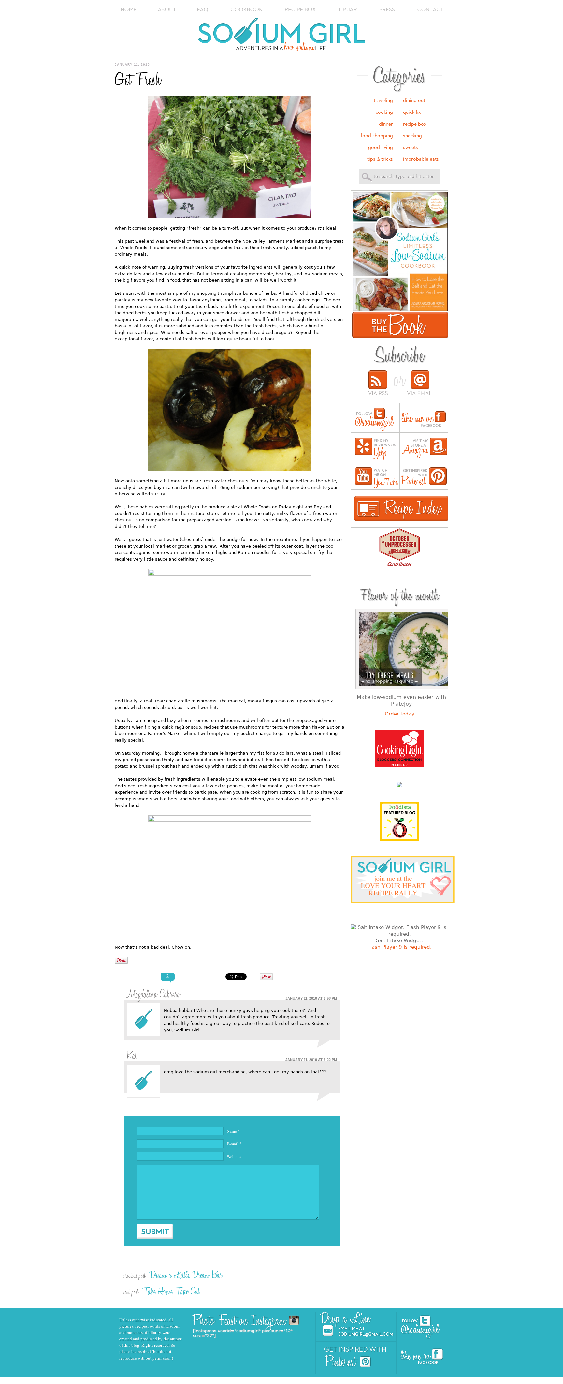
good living (380, 147)
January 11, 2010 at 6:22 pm (311, 1059)
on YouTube (376, 477)
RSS (378, 383)
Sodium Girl (281, 35)
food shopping (377, 136)
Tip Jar (348, 9)
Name (233, 1131)
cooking (384, 112)
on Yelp (375, 449)
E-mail (234, 1144)
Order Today (399, 714)
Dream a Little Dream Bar (186, 1275)
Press (387, 9)
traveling (383, 100)
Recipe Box (300, 9)
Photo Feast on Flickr (281, 1320)
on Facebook (423, 419)
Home (129, 9)
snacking (412, 136)
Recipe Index (401, 508)
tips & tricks (380, 159)
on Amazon (424, 449)
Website (234, 1156)
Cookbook (246, 9)
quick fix (412, 112)
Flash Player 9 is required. (400, 947)
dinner (386, 124)
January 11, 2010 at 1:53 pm (311, 998)
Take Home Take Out (171, 1292)
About (167, 9)
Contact (430, 9)
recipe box (414, 124)
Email (420, 383)
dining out (414, 100)
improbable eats (421, 159)
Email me (358, 1331)
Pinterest (348, 1361)
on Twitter (374, 419)
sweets (410, 147)
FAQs (202, 9)
